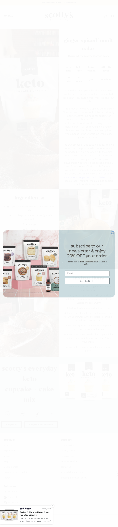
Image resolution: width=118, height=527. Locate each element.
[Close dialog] (112, 232)
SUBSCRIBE (87, 280)
